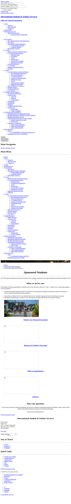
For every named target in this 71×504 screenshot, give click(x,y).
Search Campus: (5, 6)
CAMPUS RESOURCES (15, 106)
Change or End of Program (18, 78)
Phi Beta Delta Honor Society (16, 117)
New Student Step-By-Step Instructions (18, 41)
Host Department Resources (18, 73)
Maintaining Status (16, 79)
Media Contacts (8, 482)
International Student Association (17, 239)
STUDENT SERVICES (14, 93)
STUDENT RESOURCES (11, 92)
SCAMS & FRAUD (13, 64)
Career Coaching (15, 110)
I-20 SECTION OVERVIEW (19, 34)
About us (10, 25)
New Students (8, 167)
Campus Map (8, 459)
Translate (13, 436)
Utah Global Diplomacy (17, 126)
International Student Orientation (16, 44)
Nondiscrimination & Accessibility (13, 474)
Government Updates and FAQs (20, 256)
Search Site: (4, 3)
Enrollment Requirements (18, 183)
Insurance (10, 104)
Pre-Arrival (11, 42)
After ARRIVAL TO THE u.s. (16, 86)
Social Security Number (17, 83)
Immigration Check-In (14, 48)
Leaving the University (17, 61)
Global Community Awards (18, 120)
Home (6, 157)
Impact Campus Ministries (18, 248)
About (6, 24)
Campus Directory (9, 458)
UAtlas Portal (8, 30)
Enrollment (14, 56)
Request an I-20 (8, 166)
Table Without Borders (17, 251)
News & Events (8, 129)
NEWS (10, 131)
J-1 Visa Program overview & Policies (18, 72)
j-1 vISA (6, 70)
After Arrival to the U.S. (14, 209)
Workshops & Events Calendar (16, 257)
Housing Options (12, 87)
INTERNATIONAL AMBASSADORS (19, 114)
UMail (6, 464)
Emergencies (11, 101)
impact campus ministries (18, 124)
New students (8, 39)
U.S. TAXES (11, 65)
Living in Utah (12, 95)
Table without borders (17, 127)
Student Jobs (14, 109)
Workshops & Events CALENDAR (17, 134)
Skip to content (5, 1)
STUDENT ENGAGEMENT (12, 112)
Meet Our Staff (12, 27)
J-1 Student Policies (16, 76)
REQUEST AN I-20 (9, 31)
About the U (7, 481)
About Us (10, 160)
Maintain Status (15, 55)
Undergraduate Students (17, 45)
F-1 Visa (6, 177)
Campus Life (11, 107)
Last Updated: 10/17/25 (7, 494)
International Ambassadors (15, 237)
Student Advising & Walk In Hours (17, 51)
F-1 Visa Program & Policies (15, 53)
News (9, 254)
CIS (5, 463)
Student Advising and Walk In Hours (18, 178)
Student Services (12, 217)
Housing (13, 98)
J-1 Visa (6, 194)
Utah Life (13, 96)
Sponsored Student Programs (12, 266)
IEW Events (14, 121)
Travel (13, 58)
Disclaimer (7, 476)
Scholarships (11, 103)
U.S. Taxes (11, 214)
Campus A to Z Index (10, 456)
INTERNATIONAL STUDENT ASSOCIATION (21, 115)
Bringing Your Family (17, 62)
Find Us (6, 444)
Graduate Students (16, 47)
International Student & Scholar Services (19, 17)
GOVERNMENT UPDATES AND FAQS (23, 132)
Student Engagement (10, 236)
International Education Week (16, 242)
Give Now (3, 431)
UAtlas (6, 164)
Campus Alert (4, 11)
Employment (14, 59)
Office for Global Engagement (11, 20)
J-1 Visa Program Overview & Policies (18, 195)
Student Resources (9, 216)
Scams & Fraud (12, 212)
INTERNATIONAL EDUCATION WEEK (20, 118)
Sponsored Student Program (15, 67)
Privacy (6, 478)
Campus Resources (13, 230)
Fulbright (10, 69)
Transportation (15, 100)
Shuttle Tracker (8, 461)
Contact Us (11, 28)
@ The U (6, 466)
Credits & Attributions (10, 479)
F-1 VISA (7, 50)
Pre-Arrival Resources (17, 75)
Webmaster (7, 447)
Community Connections (14, 123)
